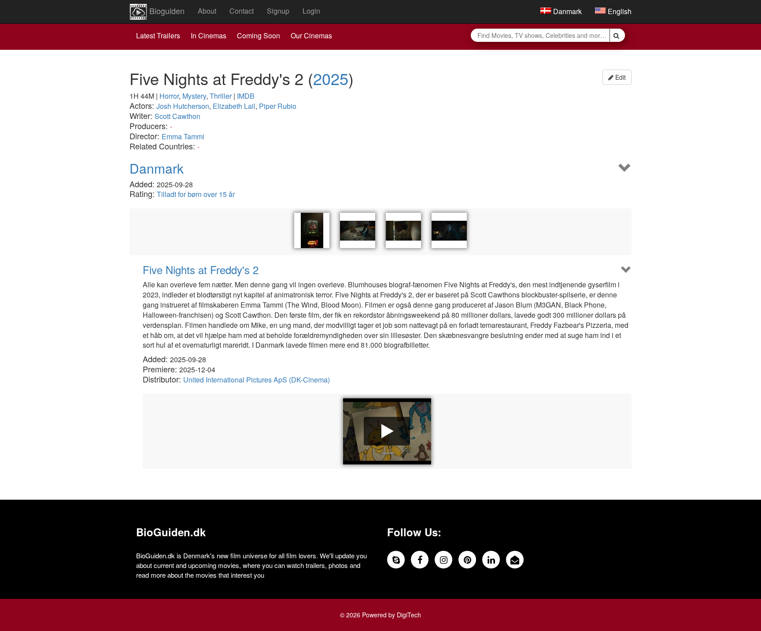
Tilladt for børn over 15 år (196, 194)
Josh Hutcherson (182, 106)
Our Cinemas (311, 35)
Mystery (194, 96)
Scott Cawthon (177, 116)
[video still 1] (357, 230)
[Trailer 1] (387, 431)
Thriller (221, 96)
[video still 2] (403, 230)
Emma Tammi (183, 136)
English (619, 11)
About (207, 11)
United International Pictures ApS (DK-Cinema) (256, 380)
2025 (330, 78)
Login (311, 11)
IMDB (246, 96)
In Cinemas (208, 35)
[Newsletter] (515, 559)
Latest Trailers (158, 35)
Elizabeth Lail (234, 106)
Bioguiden (166, 10)
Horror (169, 96)
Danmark (566, 11)
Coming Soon (258, 35)
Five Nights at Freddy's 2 (201, 269)
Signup (278, 11)
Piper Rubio (277, 106)
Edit (619, 77)
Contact (241, 11)
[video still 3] (449, 230)
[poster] (311, 230)
